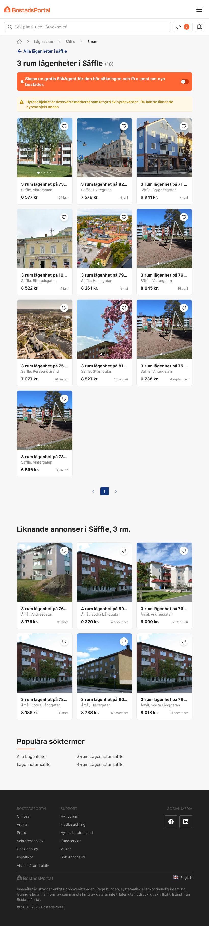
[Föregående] (93, 491)
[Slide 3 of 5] (44, 172)
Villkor (66, 849)
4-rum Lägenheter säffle (100, 764)
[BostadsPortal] (27, 9)
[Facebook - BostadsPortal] (171, 821)
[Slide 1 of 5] (38, 172)
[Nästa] (116, 491)
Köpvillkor (25, 857)
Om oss (23, 816)
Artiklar (23, 824)
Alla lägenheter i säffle (45, 51)
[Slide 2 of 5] (41, 172)
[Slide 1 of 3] (101, 354)
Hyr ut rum (69, 816)
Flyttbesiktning (73, 824)
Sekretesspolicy (30, 841)
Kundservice (71, 841)
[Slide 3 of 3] (107, 354)
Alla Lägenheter (32, 756)
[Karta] (200, 27)
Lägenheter (43, 41)
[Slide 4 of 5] (47, 172)
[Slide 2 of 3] (104, 354)
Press (21, 832)
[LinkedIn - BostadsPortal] (185, 821)
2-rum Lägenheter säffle (100, 756)
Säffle (70, 41)
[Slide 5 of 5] (50, 172)
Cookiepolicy (27, 849)
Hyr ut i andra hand (77, 832)
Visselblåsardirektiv (33, 865)
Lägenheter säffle (33, 764)
